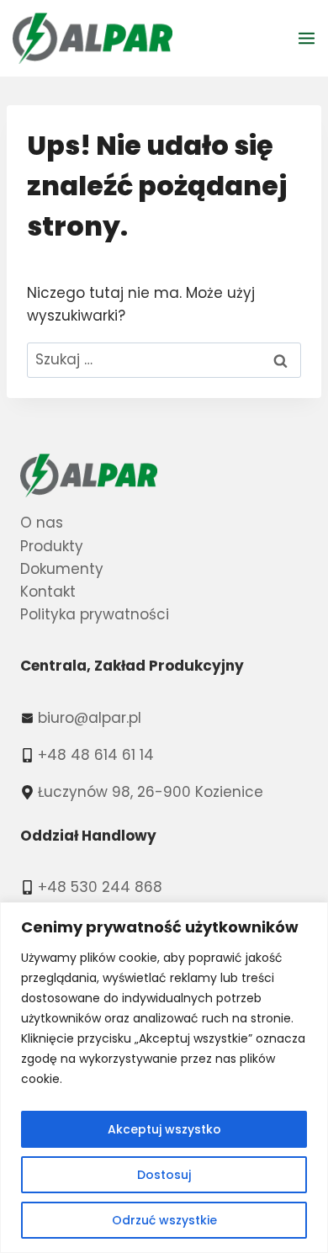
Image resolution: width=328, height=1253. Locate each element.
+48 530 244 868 (100, 887)
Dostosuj (164, 1174)
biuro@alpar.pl (89, 718)
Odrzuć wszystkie (164, 1220)
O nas (41, 522)
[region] (164, 1077)
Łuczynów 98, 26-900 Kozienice (150, 792)
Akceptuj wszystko (164, 1129)
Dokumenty (61, 569)
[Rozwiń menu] (309, 38)
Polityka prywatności (94, 614)
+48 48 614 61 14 (96, 755)
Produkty (51, 546)
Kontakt (48, 591)
